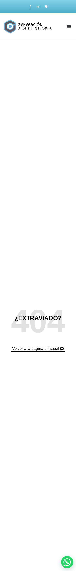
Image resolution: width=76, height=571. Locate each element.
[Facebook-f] (30, 7)
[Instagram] (38, 7)
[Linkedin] (46, 7)
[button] (68, 26)
